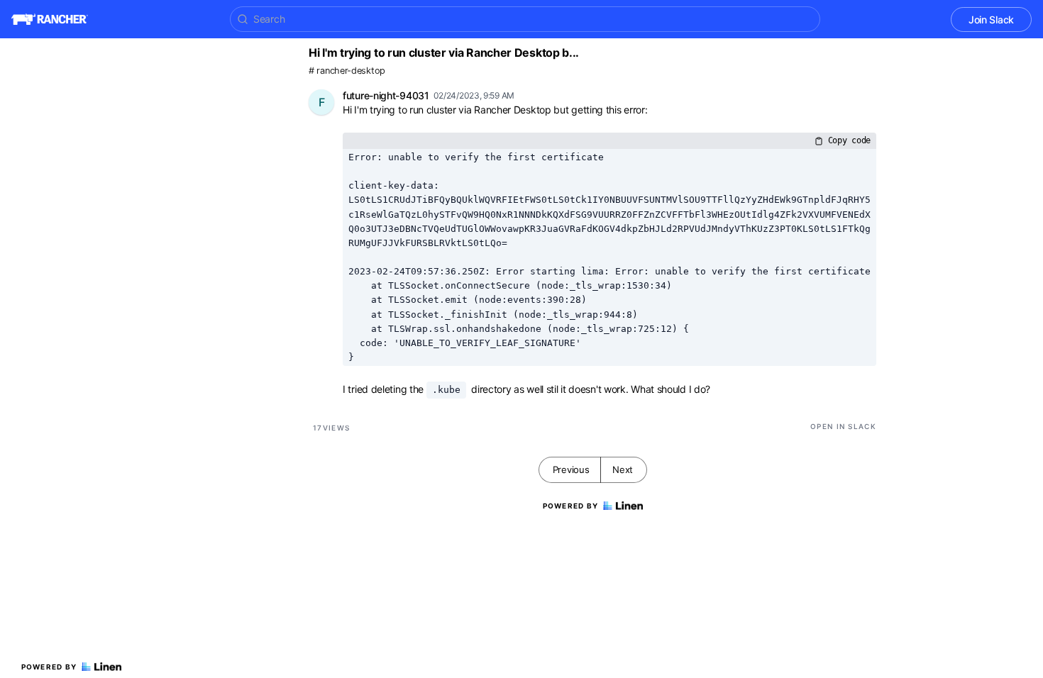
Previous (571, 469)
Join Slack (991, 19)
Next (622, 469)
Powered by (49, 666)
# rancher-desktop (347, 70)
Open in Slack (843, 426)
